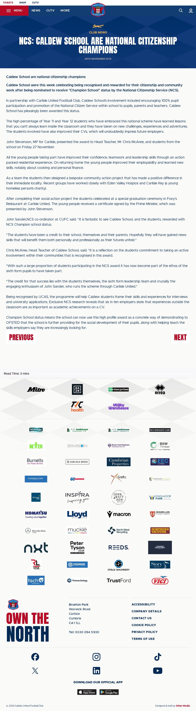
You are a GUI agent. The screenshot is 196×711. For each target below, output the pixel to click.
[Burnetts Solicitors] (36, 461)
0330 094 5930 (84, 632)
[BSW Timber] (160, 445)
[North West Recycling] (119, 530)
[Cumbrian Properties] (119, 461)
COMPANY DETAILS (147, 611)
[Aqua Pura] (36, 430)
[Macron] (119, 514)
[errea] (160, 389)
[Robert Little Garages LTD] (36, 564)
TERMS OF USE (143, 639)
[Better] (36, 445)
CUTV (35, 3)
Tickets (8, 3)
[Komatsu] (36, 514)
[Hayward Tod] (36, 497)
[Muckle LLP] (77, 530)
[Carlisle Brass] (77, 462)
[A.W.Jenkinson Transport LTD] (77, 430)
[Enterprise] (119, 389)
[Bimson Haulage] (77, 445)
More (65, 10)
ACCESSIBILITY (143, 604)
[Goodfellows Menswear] (36, 479)
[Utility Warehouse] (119, 406)
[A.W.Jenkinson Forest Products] (119, 430)
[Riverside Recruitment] (160, 547)
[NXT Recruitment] (36, 547)
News (36, 10)
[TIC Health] (77, 406)
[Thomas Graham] (77, 580)
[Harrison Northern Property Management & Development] (160, 479)
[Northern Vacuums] (160, 530)
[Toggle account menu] (191, 11)
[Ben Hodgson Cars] (160, 430)
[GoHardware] (77, 479)
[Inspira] (77, 497)
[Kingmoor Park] (160, 497)
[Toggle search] (181, 11)
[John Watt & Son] (119, 497)
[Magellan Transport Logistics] (160, 514)
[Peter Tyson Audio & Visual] (77, 547)
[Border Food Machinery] (119, 445)
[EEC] (160, 461)
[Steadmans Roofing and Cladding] (77, 564)
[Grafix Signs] (119, 479)
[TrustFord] (119, 580)
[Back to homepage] (98, 9)
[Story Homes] (160, 564)
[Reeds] (119, 547)
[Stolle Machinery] (119, 564)
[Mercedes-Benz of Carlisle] (36, 530)
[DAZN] (77, 389)
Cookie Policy (144, 625)
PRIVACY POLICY (145, 632)
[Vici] (160, 580)
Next (180, 337)
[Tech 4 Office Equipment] (36, 580)
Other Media (183, 706)
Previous (21, 337)
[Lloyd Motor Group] (77, 514)
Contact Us (142, 618)
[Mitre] (36, 389)
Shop (22, 3)
